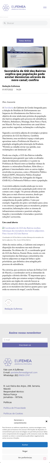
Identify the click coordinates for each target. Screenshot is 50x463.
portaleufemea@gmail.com (24, 372)
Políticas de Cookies (13, 413)
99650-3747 (24, 375)
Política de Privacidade (14, 407)
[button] (46, 421)
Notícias (28, 41)
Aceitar (25, 445)
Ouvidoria (8, 108)
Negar (25, 451)
